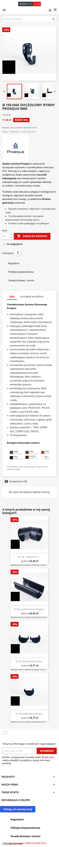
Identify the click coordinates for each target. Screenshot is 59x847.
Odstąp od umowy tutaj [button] (17, 809)
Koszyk (39, 4)
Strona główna (26, 4)
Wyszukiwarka (35, 4)
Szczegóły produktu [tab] (32, 296)
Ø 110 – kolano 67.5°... (29, 556)
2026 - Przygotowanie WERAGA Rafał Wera (24, 843)
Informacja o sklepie (16, 800)
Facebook (5, 732)
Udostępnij (18, 253)
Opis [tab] (12, 296)
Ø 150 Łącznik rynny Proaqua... (29, 609)
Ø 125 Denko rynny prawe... (29, 713)
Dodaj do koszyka (32, 236)
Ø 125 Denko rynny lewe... (29, 661)
